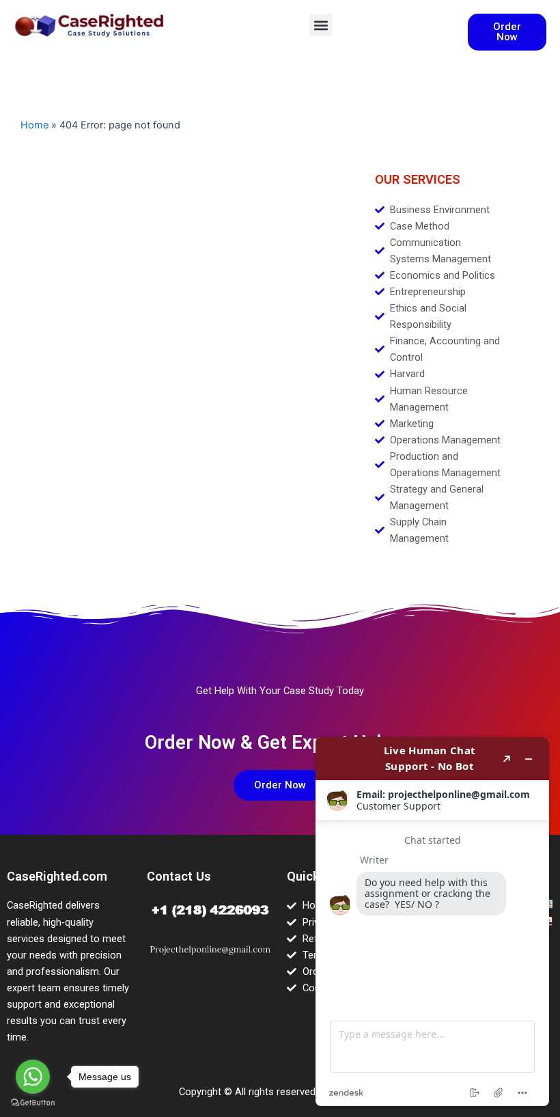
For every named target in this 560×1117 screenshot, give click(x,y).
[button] (320, 25)
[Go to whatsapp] (33, 1077)
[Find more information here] (432, 921)
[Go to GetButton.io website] (33, 1103)
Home (34, 125)
